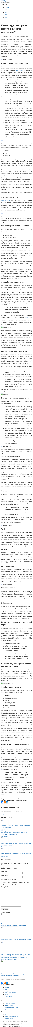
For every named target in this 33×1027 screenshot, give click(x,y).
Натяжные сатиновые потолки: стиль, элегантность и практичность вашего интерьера (16, 940)
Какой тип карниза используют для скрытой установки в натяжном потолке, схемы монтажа (16, 854)
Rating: (3, 887)
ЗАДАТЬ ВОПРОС (6, 814)
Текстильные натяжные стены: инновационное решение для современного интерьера (14, 924)
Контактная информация (12, 1016)
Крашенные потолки (10, 1009)
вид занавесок (20, 70)
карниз (27, 317)
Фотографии (8, 996)
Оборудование (5, 836)
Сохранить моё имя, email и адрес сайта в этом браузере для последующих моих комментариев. (15, 883)
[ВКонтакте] (2, 802)
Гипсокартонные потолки (12, 1007)
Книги (6, 14)
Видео (6, 994)
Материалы (4, 829)
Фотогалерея (8, 16)
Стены (25, 925)
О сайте (7, 1014)
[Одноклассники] (5, 802)
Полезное (26, 956)
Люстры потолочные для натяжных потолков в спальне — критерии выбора (14, 833)
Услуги (6, 9)
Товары (7, 11)
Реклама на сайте (10, 1018)
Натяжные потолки (24, 941)
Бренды (7, 12)
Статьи (6, 17)
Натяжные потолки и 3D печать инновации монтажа (15, 974)
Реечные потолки (9, 1005)
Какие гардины (5, 200)
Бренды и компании (10, 992)
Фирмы (7, 7)
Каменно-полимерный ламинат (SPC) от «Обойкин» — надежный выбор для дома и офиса (15, 955)
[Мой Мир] (7, 802)
